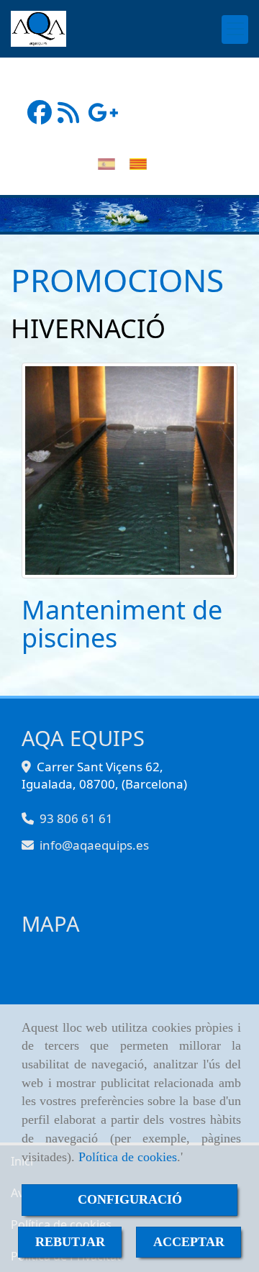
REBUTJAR (70, 1242)
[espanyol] (110, 163)
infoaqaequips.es (94, 845)
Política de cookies (127, 1157)
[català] (142, 163)
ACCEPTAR (188, 1242)
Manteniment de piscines (122, 624)
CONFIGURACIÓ (130, 1199)
